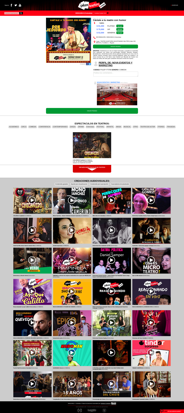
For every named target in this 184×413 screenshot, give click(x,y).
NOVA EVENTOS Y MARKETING (108, 82)
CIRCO (24, 127)
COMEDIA (33, 127)
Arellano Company (106, 403)
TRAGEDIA (171, 127)
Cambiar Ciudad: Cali (100, 13)
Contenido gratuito (61, 184)
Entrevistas (90, 127)
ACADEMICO (14, 127)
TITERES (161, 127)
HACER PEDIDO (115, 46)
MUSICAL (127, 127)
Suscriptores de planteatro (120, 184)
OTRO (135, 127)
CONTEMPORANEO (60, 127)
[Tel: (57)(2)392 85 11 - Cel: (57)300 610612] (170, 411)
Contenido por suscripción (99, 184)
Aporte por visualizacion (79, 184)
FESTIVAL (100, 127)
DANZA (73, 127)
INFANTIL (110, 127)
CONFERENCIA (44, 127)
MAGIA (118, 127)
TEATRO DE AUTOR (147, 127)
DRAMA (81, 127)
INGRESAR (175, 5)
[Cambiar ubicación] (108, 13)
